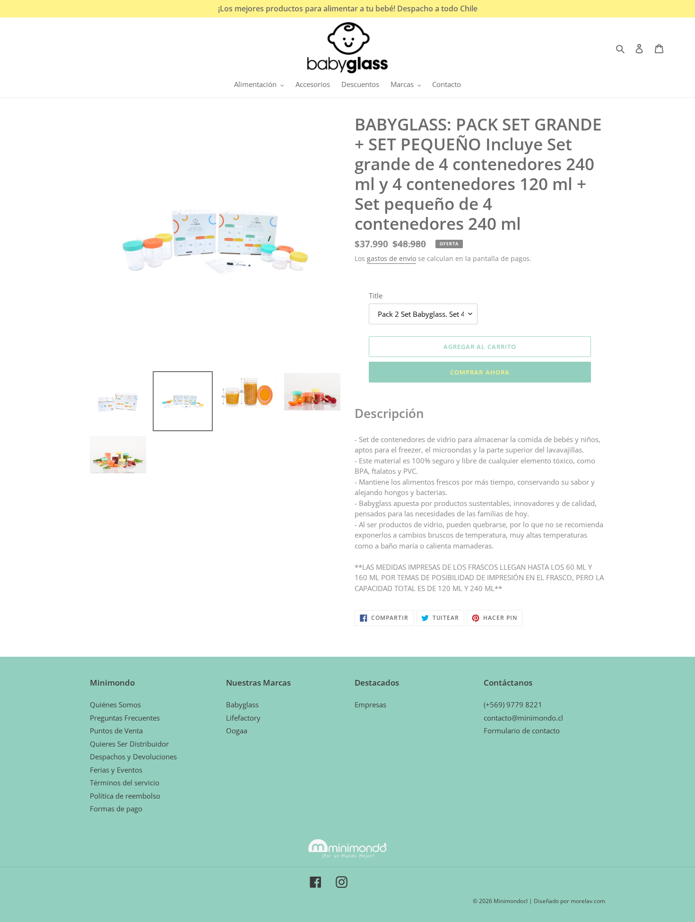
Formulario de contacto (522, 730)
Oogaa (236, 730)
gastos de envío (391, 258)
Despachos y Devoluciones (133, 756)
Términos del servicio (124, 782)
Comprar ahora (480, 372)
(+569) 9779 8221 (513, 704)
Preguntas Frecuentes (125, 717)
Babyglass (242, 704)
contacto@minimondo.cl (523, 717)
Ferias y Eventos (116, 769)
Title (375, 295)
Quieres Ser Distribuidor (129, 743)
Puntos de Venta (116, 730)
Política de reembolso (125, 795)
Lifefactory (243, 717)
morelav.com (588, 901)
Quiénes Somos (115, 704)
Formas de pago (116, 808)
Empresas (370, 704)
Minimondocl (511, 901)
